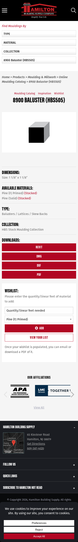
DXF (39, 265)
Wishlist (59, 93)
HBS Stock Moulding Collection (23, 229)
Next (72, 394)
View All (39, 407)
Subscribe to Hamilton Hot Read (22, 487)
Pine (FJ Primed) (19, 193)
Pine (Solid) (16, 198)
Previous (5, 394)
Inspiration (44, 93)
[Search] (73, 10)
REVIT (39, 247)
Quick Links (10, 475)
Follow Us (9, 464)
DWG (39, 256)
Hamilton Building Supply (19, 426)
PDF (39, 274)
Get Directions (36, 444)
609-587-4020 (35, 448)
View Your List (39, 337)
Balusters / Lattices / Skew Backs (24, 214)
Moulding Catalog (24, 93)
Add (41, 328)
